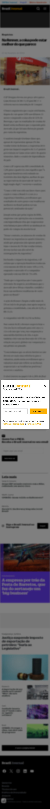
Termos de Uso (33, 424)
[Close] (45, 386)
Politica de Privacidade (13, 424)
